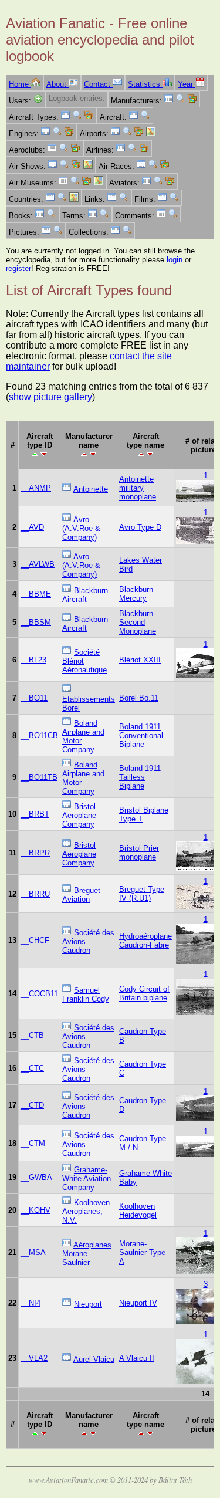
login (174, 259)
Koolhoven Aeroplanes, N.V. (86, 1211)
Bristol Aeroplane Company (79, 815)
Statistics (145, 84)
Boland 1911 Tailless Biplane (140, 777)
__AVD (32, 527)
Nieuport (88, 1304)
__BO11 (34, 698)
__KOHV (35, 1210)
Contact (98, 84)
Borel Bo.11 (138, 698)
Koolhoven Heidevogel (138, 1210)
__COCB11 (39, 993)
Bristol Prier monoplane (139, 852)
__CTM (33, 1143)
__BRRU (35, 894)
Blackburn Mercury (136, 594)
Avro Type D (140, 527)
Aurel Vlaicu (93, 1359)
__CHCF (35, 940)
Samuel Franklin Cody (85, 994)
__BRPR (35, 852)
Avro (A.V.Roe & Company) (81, 528)
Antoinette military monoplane (137, 488)
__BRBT (35, 814)
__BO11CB (39, 735)
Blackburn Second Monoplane (137, 622)
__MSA (33, 1252)
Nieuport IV (138, 1303)
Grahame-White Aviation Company (86, 1178)
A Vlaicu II (136, 1358)
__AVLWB (38, 564)
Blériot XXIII (140, 659)
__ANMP (36, 487)
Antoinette (90, 489)
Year (186, 84)
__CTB (32, 1035)
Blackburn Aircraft (85, 595)
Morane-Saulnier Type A (142, 1252)
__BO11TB (39, 777)
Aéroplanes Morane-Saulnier (86, 1253)
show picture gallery (50, 397)
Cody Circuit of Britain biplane (144, 993)
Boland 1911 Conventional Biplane (141, 735)
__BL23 (33, 659)
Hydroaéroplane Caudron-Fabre (145, 940)
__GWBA (36, 1177)
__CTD (32, 1105)
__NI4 (30, 1303)
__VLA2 (34, 1358)
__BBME (36, 594)
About (57, 84)
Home (20, 84)
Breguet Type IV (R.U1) (141, 893)
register (18, 268)
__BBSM (36, 622)
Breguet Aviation (81, 895)
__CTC (32, 1068)
